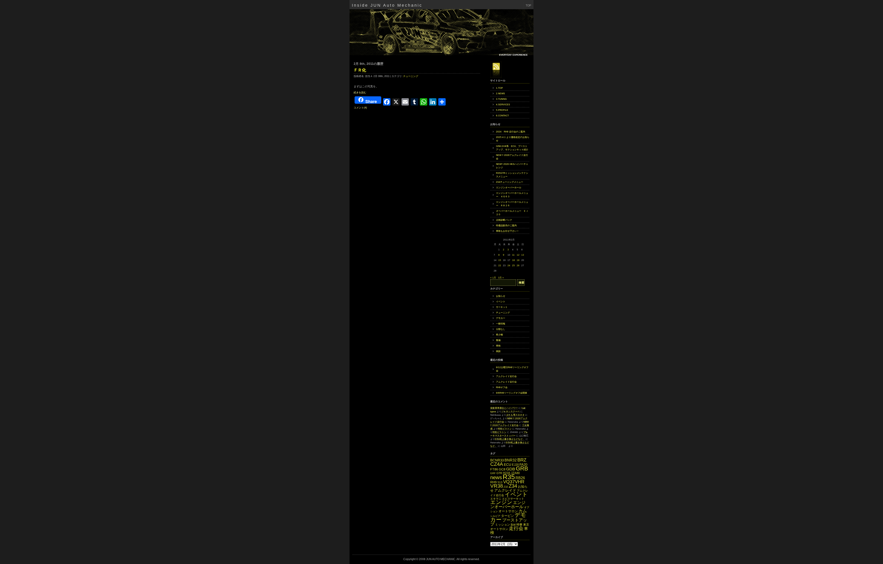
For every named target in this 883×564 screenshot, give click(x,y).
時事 (519, 524)
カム (523, 510)
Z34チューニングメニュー (509, 182)
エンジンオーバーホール (508, 187)
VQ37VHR (513, 481)
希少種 (499, 334)
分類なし (500, 329)
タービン (507, 516)
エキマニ (495, 498)
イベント (500, 301)
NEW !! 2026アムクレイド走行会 (512, 157)
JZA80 (515, 473)
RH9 (493, 482)
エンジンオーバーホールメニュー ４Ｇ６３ (512, 195)
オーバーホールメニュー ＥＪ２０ (512, 213)
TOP (528, 5)
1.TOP (499, 88)
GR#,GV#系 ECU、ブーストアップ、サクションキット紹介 (512, 148)
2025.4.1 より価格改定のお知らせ (512, 139)
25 (513, 265)
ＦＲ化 (360, 70)
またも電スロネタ (515, 415)
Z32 (506, 486)
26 (518, 265)
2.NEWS (500, 93)
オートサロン (508, 511)
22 (499, 265)
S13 (499, 482)
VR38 (496, 486)
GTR (499, 473)
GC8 (502, 469)
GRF (493, 473)
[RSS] (496, 70)
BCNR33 (497, 460)
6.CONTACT (502, 115)
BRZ (521, 459)
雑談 (498, 351)
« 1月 (493, 277)
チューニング (410, 76)
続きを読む (360, 92)
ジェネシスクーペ (510, 411)
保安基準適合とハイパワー (504, 408)
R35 (509, 477)
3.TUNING (501, 99)
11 (513, 255)
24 (508, 265)
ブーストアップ (508, 522)
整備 (498, 340)
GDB (510, 469)
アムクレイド (505, 490)
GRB (522, 468)
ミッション (502, 524)
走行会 (516, 528)
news (496, 477)
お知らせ (500, 296)
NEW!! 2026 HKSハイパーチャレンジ (512, 166)
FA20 (523, 465)
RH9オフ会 (501, 387)
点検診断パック (504, 220)
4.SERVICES (503, 104)
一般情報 (500, 323)
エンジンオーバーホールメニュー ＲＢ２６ (512, 204)
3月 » (501, 277)
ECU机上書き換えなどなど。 (510, 439)
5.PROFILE (502, 110)
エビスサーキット (513, 498)
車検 (498, 345)
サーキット (501, 307)
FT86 (494, 469)
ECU (507, 465)
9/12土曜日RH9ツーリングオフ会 (512, 369)
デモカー (500, 318)
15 (499, 260)
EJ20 (515, 465)
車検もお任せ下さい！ (507, 231)
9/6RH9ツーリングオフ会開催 (511, 393)
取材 (513, 524)
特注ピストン (505, 428)
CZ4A (496, 464)
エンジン (501, 502)
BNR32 (511, 460)
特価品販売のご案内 (506, 225)
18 (513, 260)
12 (518, 255)
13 (522, 255)
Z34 (513, 486)
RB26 (520, 478)
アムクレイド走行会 (506, 376)
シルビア (495, 516)
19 (518, 260)
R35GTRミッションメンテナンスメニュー (512, 175)
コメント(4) (360, 107)
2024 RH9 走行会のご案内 (510, 131)
